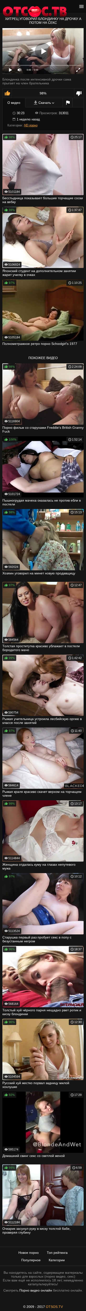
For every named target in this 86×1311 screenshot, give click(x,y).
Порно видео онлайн (35, 1290)
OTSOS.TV (54, 1307)
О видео (13, 103)
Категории (57, 1260)
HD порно (31, 125)
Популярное (31, 1260)
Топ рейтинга (57, 1253)
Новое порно (28, 1253)
